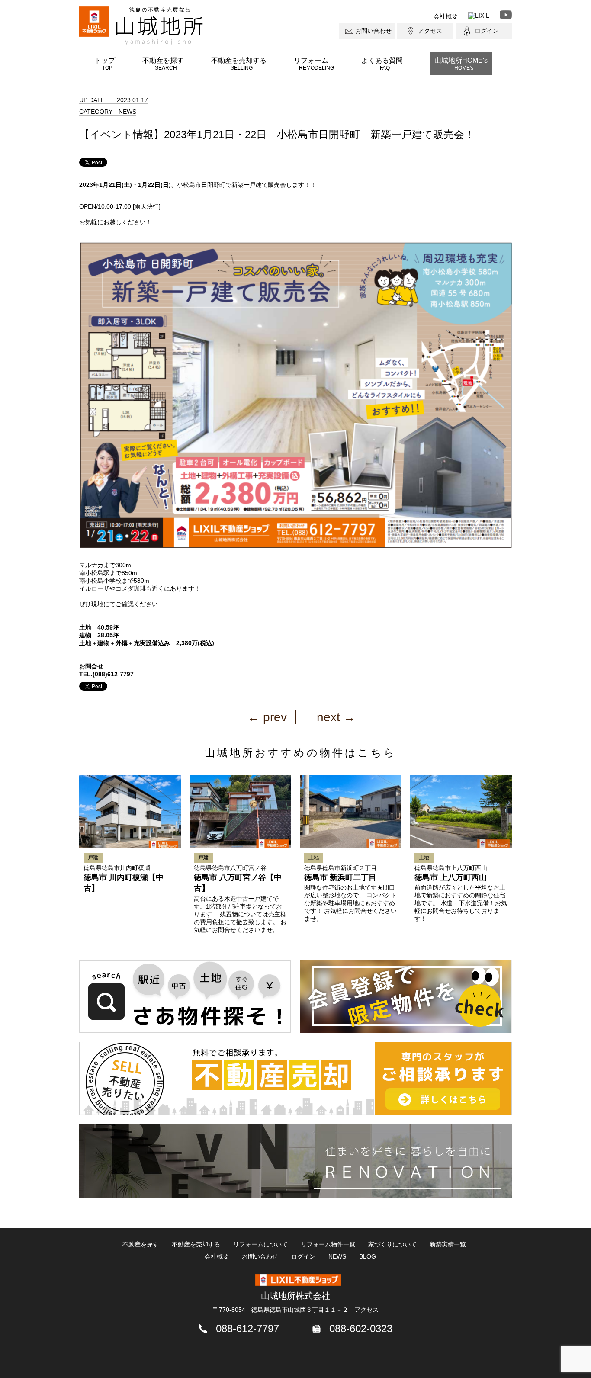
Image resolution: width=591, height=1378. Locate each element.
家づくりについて (392, 1244)
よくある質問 (382, 64)
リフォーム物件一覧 (328, 1244)
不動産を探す (163, 64)
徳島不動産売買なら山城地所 (159, 26)
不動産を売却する (239, 64)
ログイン (487, 30)
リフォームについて (260, 1244)
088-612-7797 (247, 1328)
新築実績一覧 (448, 1244)
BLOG (367, 1256)
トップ (104, 64)
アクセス (430, 30)
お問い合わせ (373, 30)
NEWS (337, 1256)
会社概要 (446, 16)
